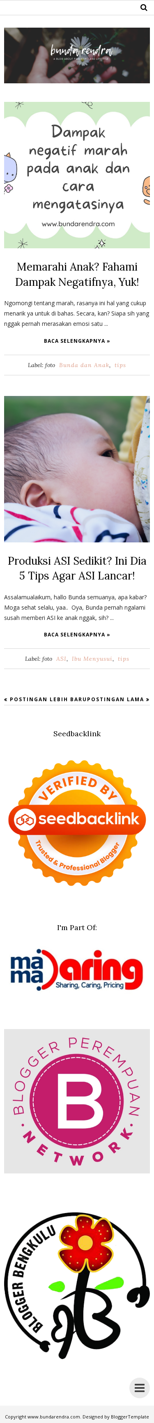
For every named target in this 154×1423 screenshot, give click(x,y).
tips (120, 365)
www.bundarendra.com (54, 1417)
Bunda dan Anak (84, 365)
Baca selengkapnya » (77, 340)
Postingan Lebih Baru (48, 699)
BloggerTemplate (130, 1417)
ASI (61, 658)
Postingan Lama (115, 699)
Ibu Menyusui (92, 658)
